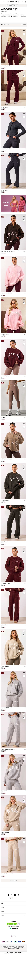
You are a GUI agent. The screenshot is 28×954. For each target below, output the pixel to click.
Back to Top (12, 880)
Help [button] (2, 903)
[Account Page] (23, 2)
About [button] (2, 907)
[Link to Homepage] (13, 2)
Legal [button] (2, 915)
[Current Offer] (13, 212)
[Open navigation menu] (2, 2)
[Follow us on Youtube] (15, 895)
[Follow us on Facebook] (8, 895)
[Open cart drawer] (25, 2)
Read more (23, 16)
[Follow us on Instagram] (11, 895)
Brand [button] (2, 911)
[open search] (4, 2)
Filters (24, 24)
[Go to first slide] (26, 5)
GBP (14, 936)
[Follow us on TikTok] (18, 895)
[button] (13, 953)
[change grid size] (6, 24)
